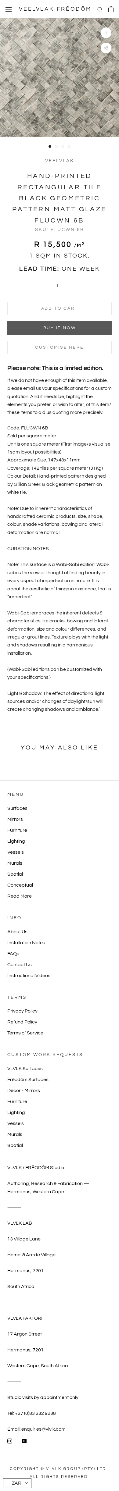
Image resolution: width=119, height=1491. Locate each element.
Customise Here (59, 347)
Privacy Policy (22, 1011)
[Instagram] (9, 1441)
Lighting (16, 841)
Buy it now (59, 328)
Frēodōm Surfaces (28, 1079)
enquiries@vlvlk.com (43, 1429)
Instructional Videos (28, 975)
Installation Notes (26, 942)
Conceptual (20, 885)
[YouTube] (24, 1441)
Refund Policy (22, 1022)
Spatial (15, 874)
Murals (14, 863)
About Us (17, 931)
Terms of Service (25, 1032)
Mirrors (15, 819)
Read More (19, 896)
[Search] (100, 9)
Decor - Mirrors (23, 1090)
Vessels (15, 852)
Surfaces (17, 808)
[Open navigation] (8, 9)
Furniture (17, 830)
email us (32, 388)
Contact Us (19, 964)
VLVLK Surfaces (25, 1068)
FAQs (13, 953)
